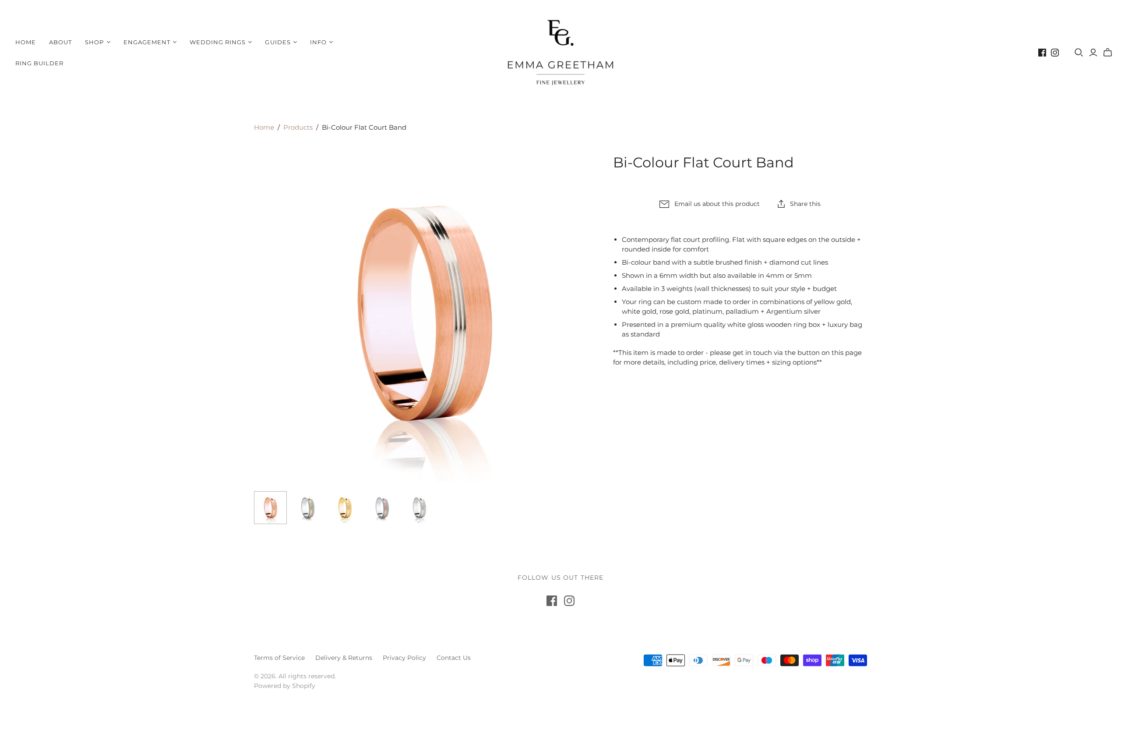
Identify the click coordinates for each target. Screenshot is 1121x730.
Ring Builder (39, 63)
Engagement (146, 42)
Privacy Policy (404, 658)
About (60, 42)
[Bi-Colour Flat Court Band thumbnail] (270, 507)
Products (298, 127)
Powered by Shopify (284, 686)
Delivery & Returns (343, 658)
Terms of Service (279, 658)
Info (318, 42)
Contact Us (454, 658)
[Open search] (1079, 52)
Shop (94, 42)
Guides (277, 42)
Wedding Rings (218, 42)
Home (25, 42)
